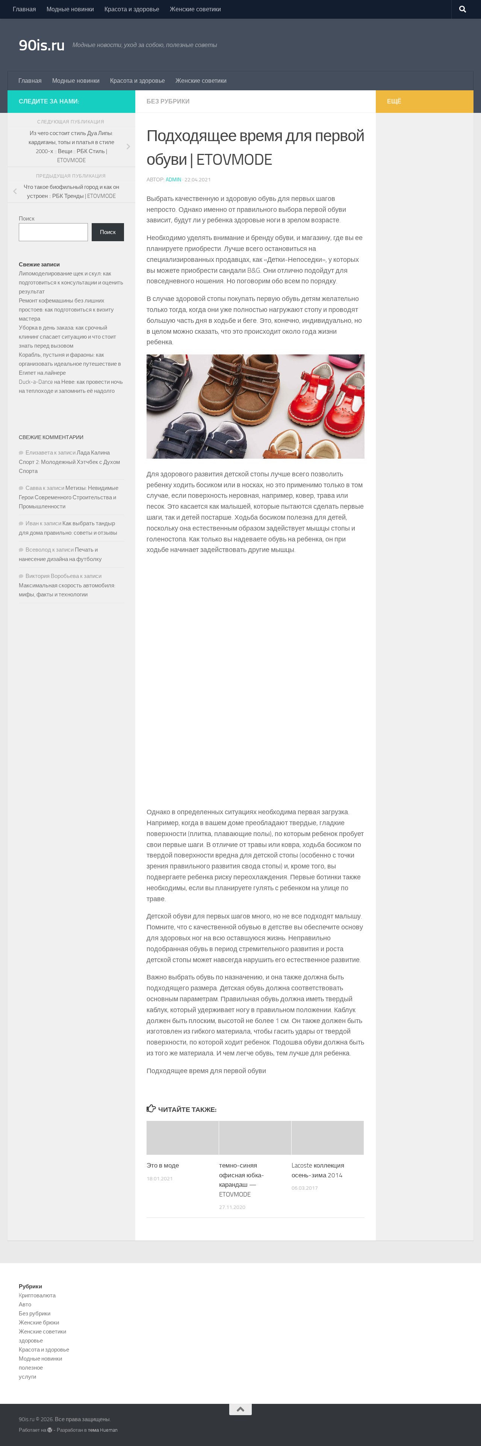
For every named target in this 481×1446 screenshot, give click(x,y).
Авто (25, 1304)
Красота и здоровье (131, 9)
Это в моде (163, 1165)
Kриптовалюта (37, 1295)
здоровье (31, 1340)
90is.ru (42, 45)
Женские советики (195, 9)
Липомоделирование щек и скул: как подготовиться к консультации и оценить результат (71, 282)
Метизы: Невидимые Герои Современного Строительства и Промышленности (68, 497)
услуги (27, 1376)
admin (173, 179)
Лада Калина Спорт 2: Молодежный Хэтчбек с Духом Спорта (69, 461)
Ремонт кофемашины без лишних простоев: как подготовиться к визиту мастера (66, 309)
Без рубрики (168, 101)
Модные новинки (70, 9)
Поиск (27, 218)
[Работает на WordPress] (49, 1430)
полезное (31, 1367)
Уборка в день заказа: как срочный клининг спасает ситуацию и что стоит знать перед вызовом (67, 336)
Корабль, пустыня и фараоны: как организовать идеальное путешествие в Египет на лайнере (70, 363)
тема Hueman (103, 1430)
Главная (24, 9)
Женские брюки (39, 1322)
